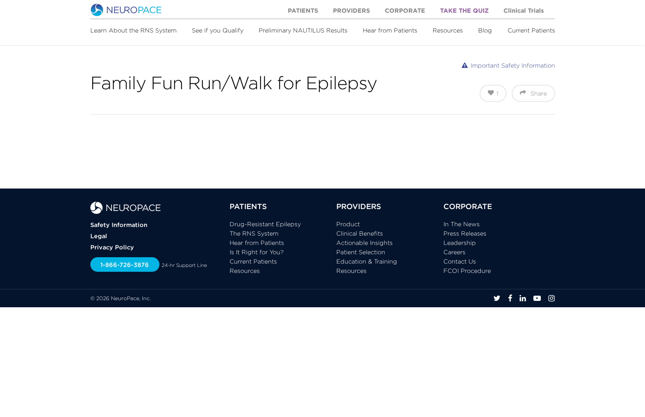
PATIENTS (248, 206)
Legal (98, 236)
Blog (485, 30)
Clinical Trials (524, 10)
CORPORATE (467, 206)
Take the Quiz (464, 10)
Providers (351, 10)
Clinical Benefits (359, 233)
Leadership (459, 242)
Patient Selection (360, 252)
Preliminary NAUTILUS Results (303, 30)
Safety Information (118, 224)
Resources (448, 30)
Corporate (405, 10)
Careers (454, 252)
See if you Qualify (217, 30)
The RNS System (254, 233)
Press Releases (464, 233)
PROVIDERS (358, 206)
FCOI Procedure (467, 270)
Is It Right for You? (257, 252)
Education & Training (366, 261)
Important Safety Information (513, 65)
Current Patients (531, 30)
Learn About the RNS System (133, 30)
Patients (303, 10)
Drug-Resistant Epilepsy (265, 224)
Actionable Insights (364, 242)
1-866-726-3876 (124, 264)
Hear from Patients (390, 30)
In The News (461, 224)
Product (348, 224)
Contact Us (459, 261)
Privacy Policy (112, 247)
